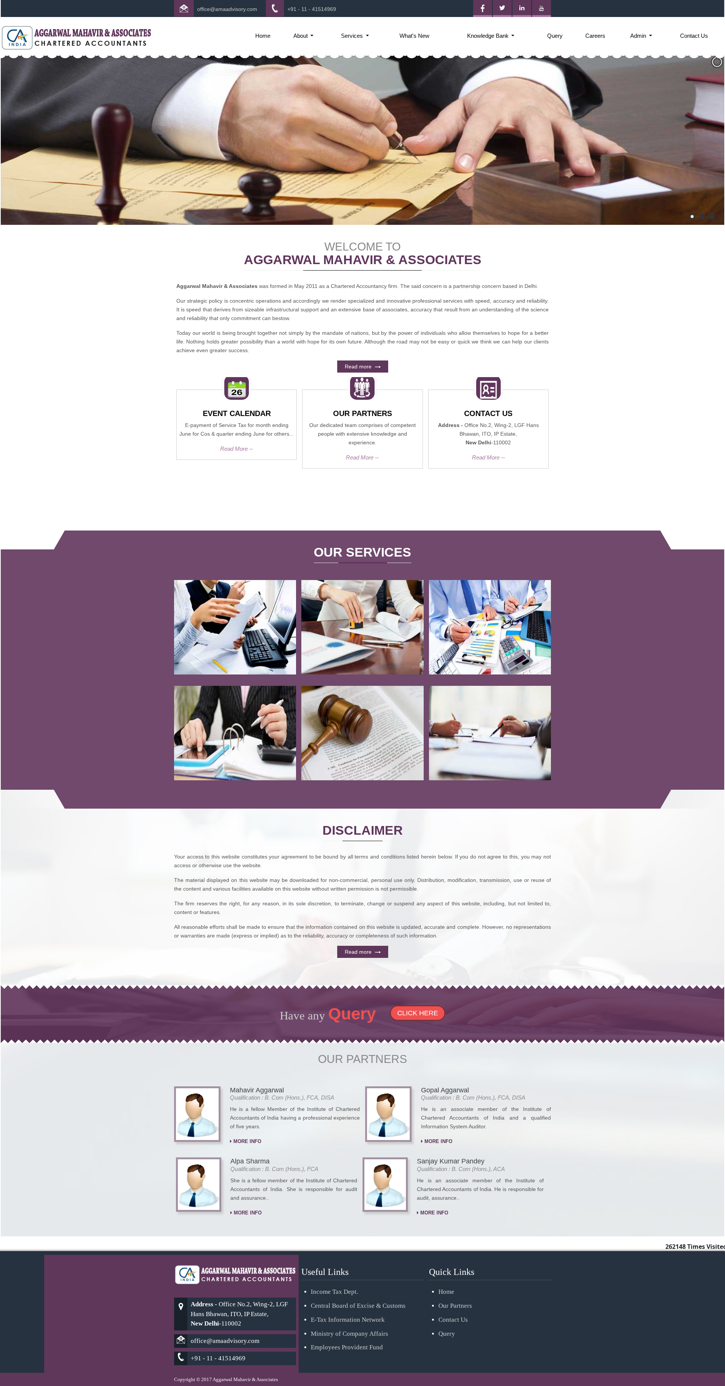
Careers (595, 35)
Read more (359, 367)
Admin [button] (639, 35)
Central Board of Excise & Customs (358, 1305)
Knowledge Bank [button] (488, 35)
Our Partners (455, 1305)
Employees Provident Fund (347, 1347)
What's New (414, 35)
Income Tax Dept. (334, 1291)
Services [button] (352, 35)
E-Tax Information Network (348, 1319)
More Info (246, 1141)
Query (555, 35)
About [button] (301, 35)
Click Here (417, 1013)
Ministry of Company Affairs (349, 1333)
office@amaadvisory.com (227, 9)
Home (262, 35)
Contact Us (694, 35)
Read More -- (236, 449)
